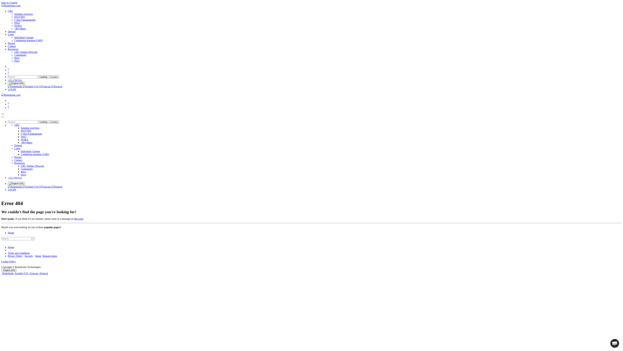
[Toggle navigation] (2, 114)
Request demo (50, 256)
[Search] (33, 238)
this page (78, 218)
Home (11, 232)
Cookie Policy (8, 261)
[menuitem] (10, 11)
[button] (614, 343)
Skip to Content (9, 2)
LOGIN (12, 89)
